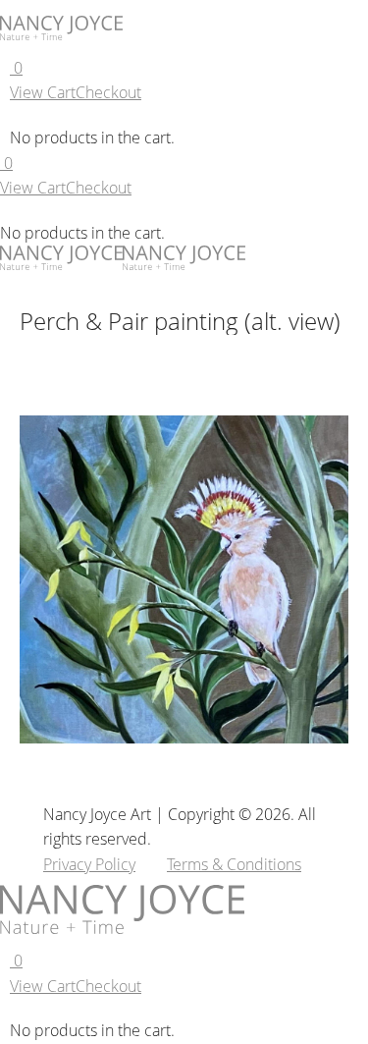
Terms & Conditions (234, 864)
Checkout (108, 92)
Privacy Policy (89, 864)
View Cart (43, 92)
